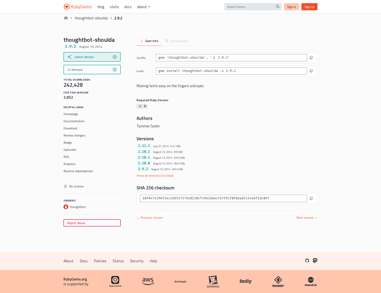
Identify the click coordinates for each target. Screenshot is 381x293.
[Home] (66, 18)
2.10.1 (144, 157)
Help (153, 261)
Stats (114, 7)
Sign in (291, 6)
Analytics (70, 163)
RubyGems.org (75, 279)
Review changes (74, 135)
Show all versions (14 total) (155, 175)
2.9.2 (143, 169)
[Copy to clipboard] (311, 57)
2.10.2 (144, 152)
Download (70, 128)
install (140, 71)
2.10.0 (144, 163)
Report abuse (76, 222)
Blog (100, 7)
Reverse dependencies (78, 171)
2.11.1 (144, 146)
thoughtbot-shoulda (91, 18)
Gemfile (141, 58)
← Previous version (150, 217)
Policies (100, 261)
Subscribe (70, 149)
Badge (68, 142)
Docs (128, 7)
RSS (66, 156)
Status (118, 261)
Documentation (74, 121)
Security (136, 261)
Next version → (307, 217)
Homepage (71, 114)
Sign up (309, 6)
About (68, 261)
